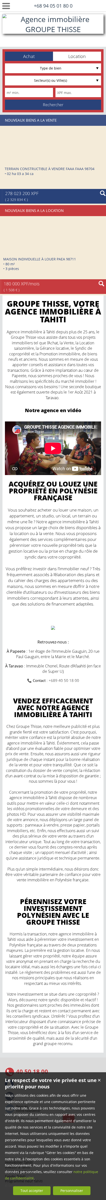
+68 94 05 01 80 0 (53, 5)
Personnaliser (71, 1190)
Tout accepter (31, 1190)
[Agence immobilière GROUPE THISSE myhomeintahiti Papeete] (53, 39)
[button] (29, 56)
